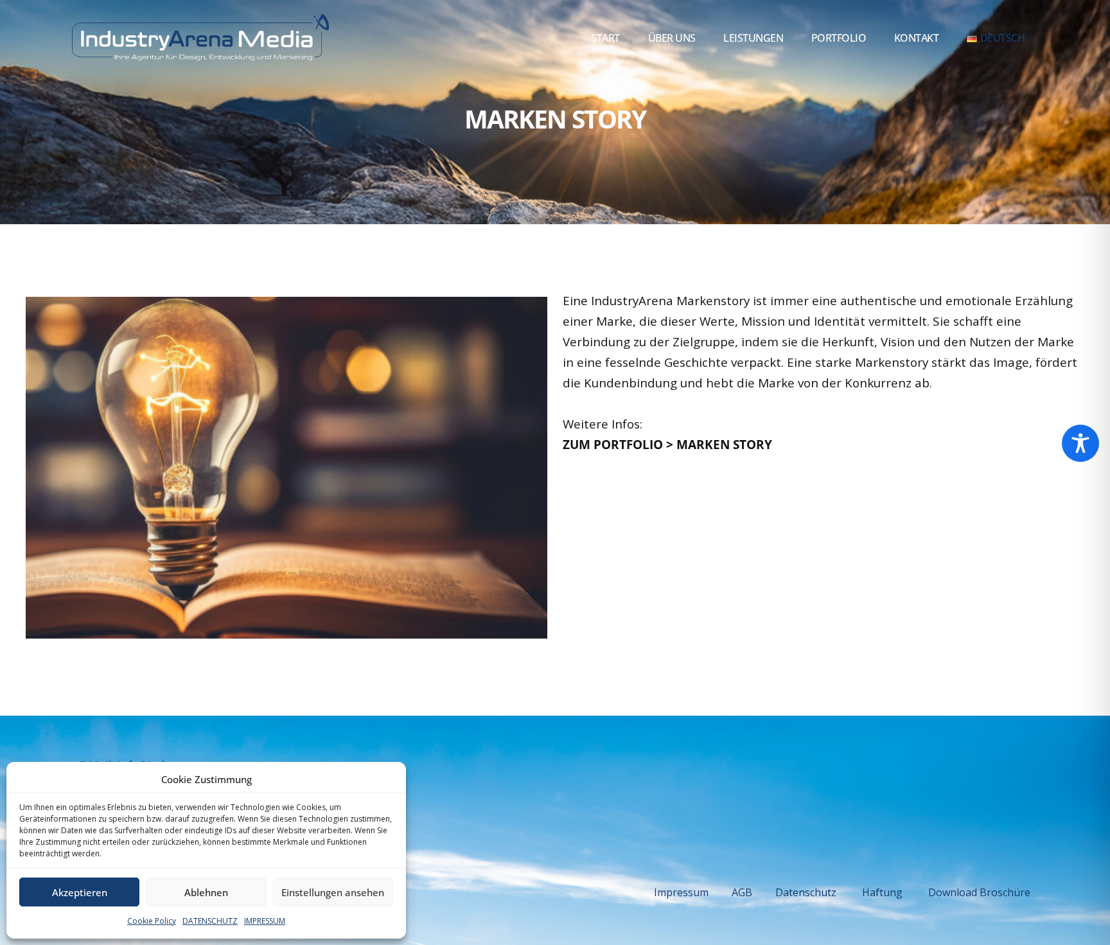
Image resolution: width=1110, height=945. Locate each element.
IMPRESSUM (264, 920)
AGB (753, 892)
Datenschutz (818, 892)
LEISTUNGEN (753, 38)
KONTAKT (916, 38)
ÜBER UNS (672, 38)
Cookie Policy (151, 920)
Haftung (882, 892)
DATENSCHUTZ (210, 920)
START (605, 38)
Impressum (693, 892)
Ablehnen (206, 892)
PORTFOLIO (839, 38)
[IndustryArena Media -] (200, 38)
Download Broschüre (979, 892)
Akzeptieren (79, 892)
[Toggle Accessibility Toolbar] (1080, 443)
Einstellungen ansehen (332, 892)
